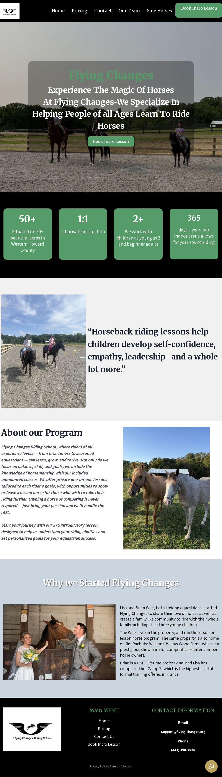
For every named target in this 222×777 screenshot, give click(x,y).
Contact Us (104, 736)
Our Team (129, 10)
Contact (103, 10)
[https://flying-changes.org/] (10, 11)
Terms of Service (121, 766)
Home (58, 10)
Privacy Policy (99, 766)
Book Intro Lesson (104, 744)
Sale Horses (159, 10)
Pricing (79, 10)
